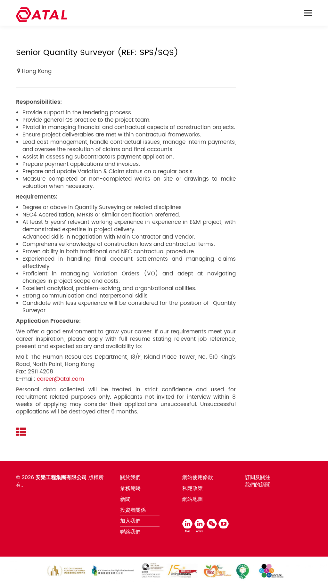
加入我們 (130, 521)
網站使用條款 (197, 477)
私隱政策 (192, 488)
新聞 (125, 499)
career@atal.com (60, 379)
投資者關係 (133, 510)
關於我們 (130, 477)
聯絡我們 (130, 532)
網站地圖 (192, 499)
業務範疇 (130, 488)
